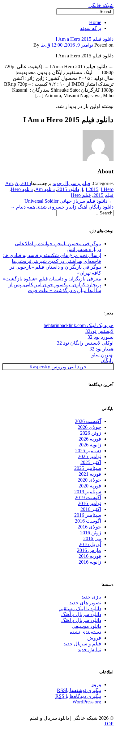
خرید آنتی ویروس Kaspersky (58, 366)
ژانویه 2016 (90, 562)
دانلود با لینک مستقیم (80, 608)
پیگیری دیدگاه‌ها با (78, 696)
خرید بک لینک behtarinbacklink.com (79, 325)
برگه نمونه (90, 28)
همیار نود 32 (101, 348)
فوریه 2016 (90, 556)
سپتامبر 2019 (87, 491)
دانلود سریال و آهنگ (81, 614)
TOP (109, 723)
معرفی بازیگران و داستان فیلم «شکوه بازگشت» (52, 278)
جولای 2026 (89, 427)
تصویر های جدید (85, 602)
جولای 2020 (89, 480)
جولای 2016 (89, 526)
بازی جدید (91, 596)
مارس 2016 (89, 550)
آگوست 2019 (88, 497)
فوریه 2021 (90, 474)
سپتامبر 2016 (87, 515)
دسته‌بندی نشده (85, 632)
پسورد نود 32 (101, 337)
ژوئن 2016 (90, 532)
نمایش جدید (89, 649)
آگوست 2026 (88, 421)
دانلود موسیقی (86, 626)
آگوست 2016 (88, 521)
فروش (94, 637)
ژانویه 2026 (90, 444)
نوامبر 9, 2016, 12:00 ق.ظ (67, 45)
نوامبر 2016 (89, 503)
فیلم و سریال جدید (71, 183)
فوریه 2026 (90, 438)
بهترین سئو (103, 354)
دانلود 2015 (68, 189)
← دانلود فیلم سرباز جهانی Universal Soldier (69, 201)
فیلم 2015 (103, 195)
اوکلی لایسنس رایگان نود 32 (85, 343)
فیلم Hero (81, 195)
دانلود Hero (22, 189)
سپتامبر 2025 (87, 468)
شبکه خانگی (101, 5)
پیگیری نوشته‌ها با (79, 690)
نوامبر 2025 (89, 456)
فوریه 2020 (90, 485)
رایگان (107, 360)
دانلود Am (45, 189)
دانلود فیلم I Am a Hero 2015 (85, 39)
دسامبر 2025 (88, 450)
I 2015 (92, 189)
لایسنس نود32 (99, 331)
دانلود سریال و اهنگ (81, 620)
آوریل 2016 (90, 544)
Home (95, 22)
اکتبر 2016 (90, 509)
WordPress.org (86, 701)
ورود (96, 684)
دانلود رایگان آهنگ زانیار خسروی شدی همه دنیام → (62, 206)
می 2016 (92, 538)
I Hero (107, 189)
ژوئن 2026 (90, 433)
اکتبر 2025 (90, 462)
